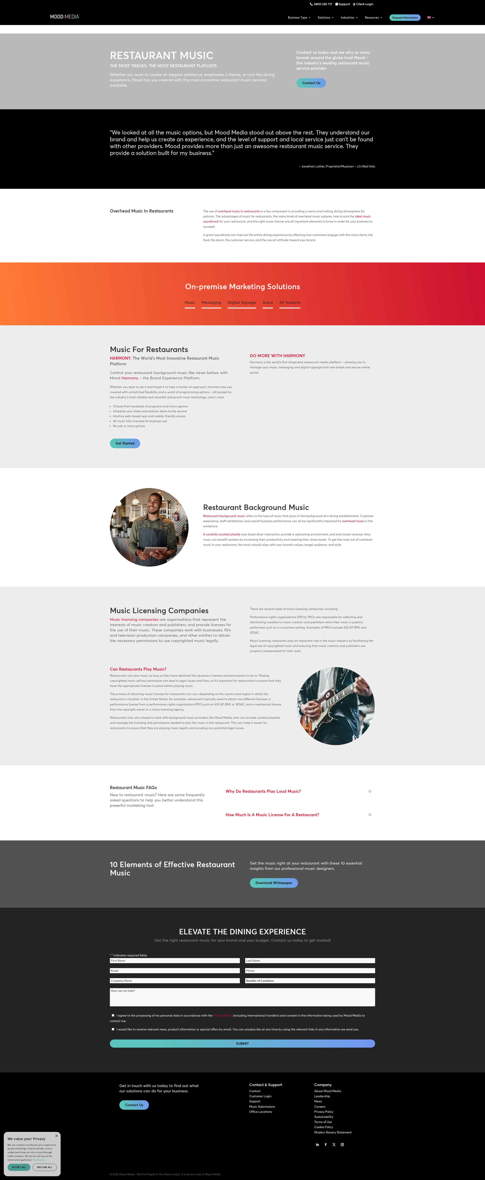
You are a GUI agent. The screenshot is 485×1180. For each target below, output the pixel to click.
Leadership (322, 1096)
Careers (319, 1106)
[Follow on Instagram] (342, 1145)
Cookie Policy (323, 1127)
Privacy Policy (222, 1015)
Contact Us (311, 83)
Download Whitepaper (274, 883)
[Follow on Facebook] (326, 1145)
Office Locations (260, 1112)
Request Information (405, 17)
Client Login (364, 4)
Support (344, 4)
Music (190, 302)
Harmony (129, 377)
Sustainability (323, 1117)
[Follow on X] (334, 1145)
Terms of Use (323, 1122)
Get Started (125, 443)
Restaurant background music (224, 516)
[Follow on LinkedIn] (317, 1145)
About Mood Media (327, 1091)
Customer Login (260, 1096)
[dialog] (6, 1173)
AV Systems (289, 302)
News (318, 1101)
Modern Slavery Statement (333, 1132)
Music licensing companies (134, 619)
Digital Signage (242, 302)
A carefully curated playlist (221, 534)
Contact (255, 1091)
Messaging (211, 302)
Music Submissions (262, 1106)
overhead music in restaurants (239, 211)
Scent (268, 302)
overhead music (353, 521)
